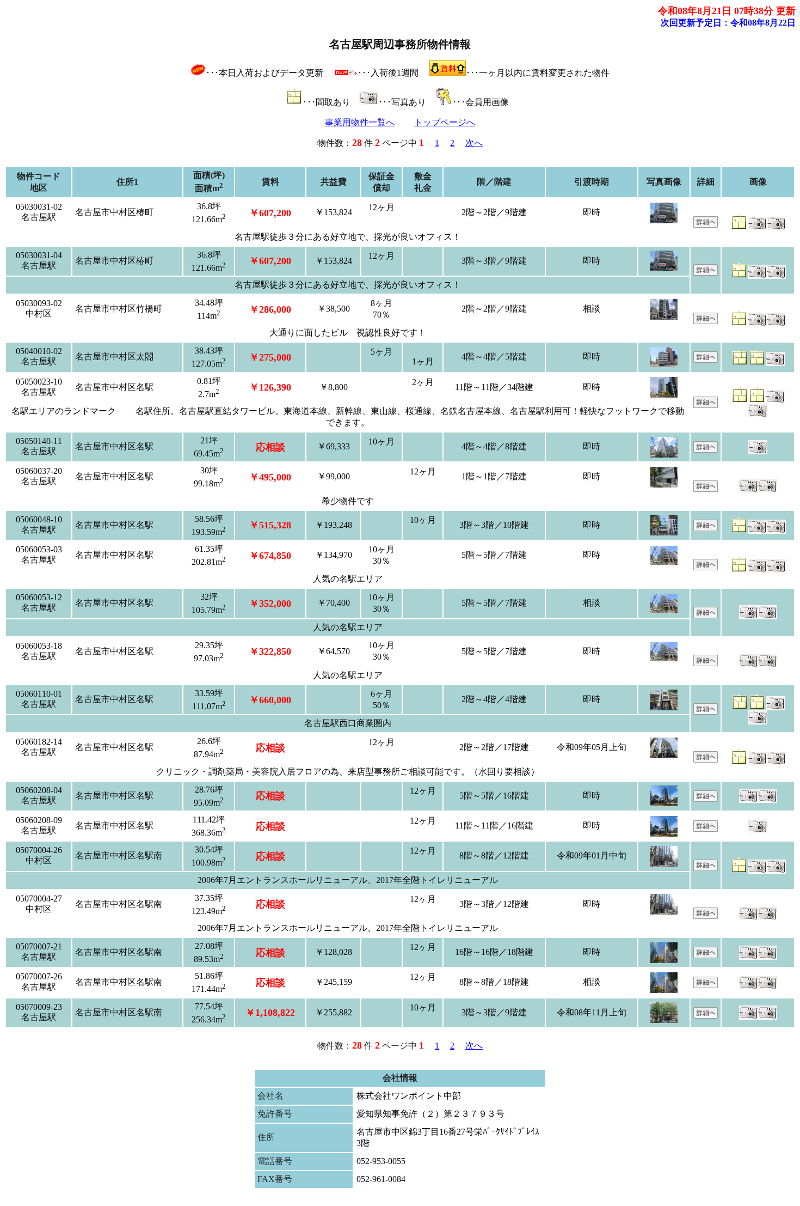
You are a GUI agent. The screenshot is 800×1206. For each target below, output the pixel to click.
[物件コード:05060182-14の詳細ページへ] (705, 759)
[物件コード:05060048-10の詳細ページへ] (705, 528)
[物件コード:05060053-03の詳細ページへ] (705, 567)
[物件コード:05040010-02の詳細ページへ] (705, 359)
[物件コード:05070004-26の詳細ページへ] (705, 868)
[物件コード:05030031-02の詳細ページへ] (705, 224)
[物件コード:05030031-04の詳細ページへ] (705, 272)
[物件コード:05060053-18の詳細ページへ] (705, 663)
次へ (474, 143)
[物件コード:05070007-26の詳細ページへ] (705, 985)
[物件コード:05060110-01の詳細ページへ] (705, 711)
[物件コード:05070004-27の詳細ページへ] (705, 916)
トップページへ (444, 122)
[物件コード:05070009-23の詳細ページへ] (705, 1015)
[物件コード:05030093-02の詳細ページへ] (705, 321)
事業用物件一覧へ (360, 122)
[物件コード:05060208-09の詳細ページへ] (705, 828)
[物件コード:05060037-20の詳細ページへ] (705, 489)
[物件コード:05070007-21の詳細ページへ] (705, 955)
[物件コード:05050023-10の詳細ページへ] (705, 405)
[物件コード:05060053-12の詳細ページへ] (705, 615)
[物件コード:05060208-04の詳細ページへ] (705, 798)
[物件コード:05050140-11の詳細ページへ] (705, 449)
